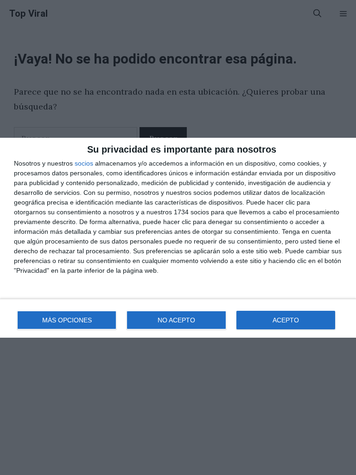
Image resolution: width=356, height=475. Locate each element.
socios (84, 163)
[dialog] (178, 238)
